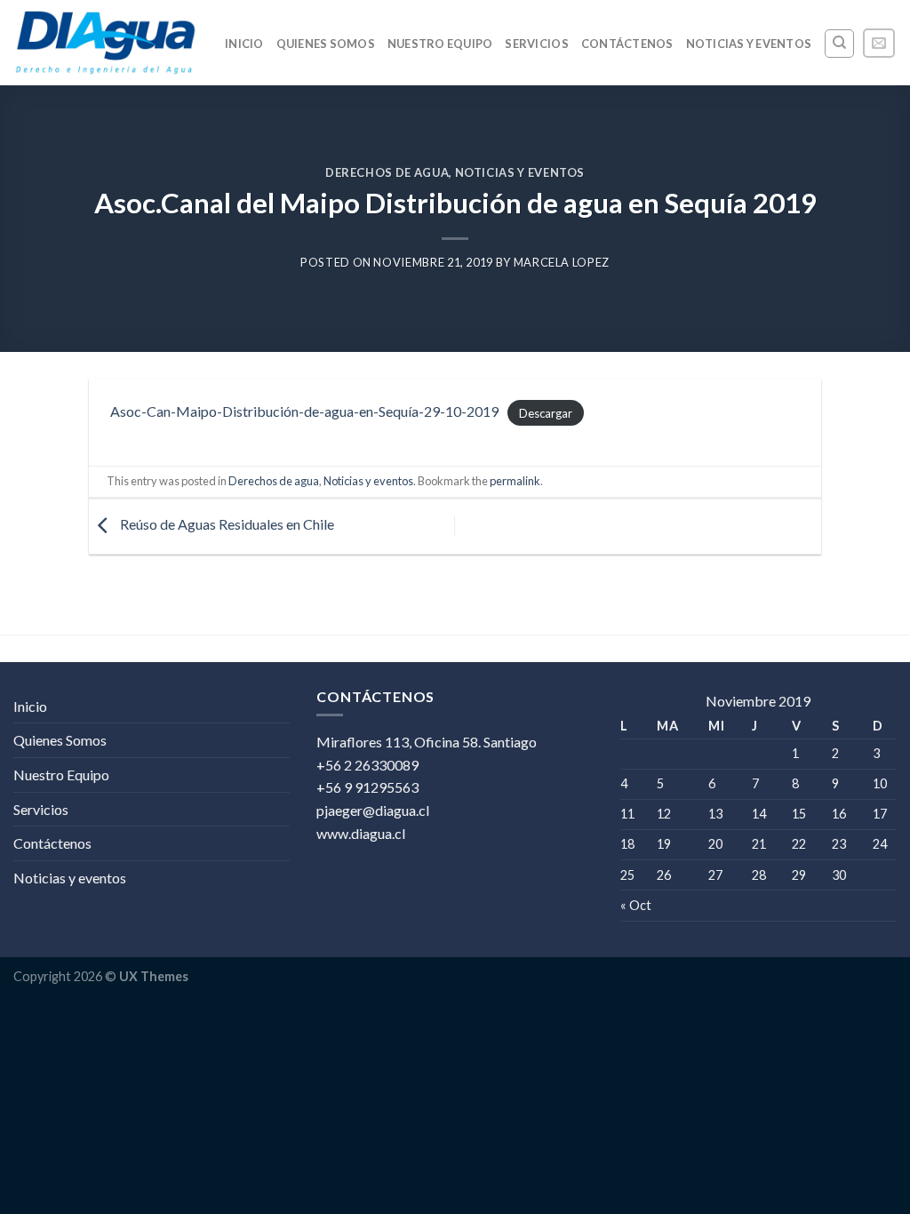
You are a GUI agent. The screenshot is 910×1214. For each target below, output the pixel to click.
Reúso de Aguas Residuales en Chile (225, 524)
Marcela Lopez (562, 262)
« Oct (635, 905)
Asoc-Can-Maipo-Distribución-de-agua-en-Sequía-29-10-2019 (304, 411)
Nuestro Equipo (440, 43)
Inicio (244, 43)
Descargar (545, 412)
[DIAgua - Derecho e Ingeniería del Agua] (105, 43)
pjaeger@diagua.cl (372, 810)
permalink (515, 481)
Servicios (536, 43)
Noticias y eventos (749, 43)
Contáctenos (627, 43)
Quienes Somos (325, 43)
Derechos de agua (387, 172)
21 (759, 843)
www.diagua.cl (360, 833)
